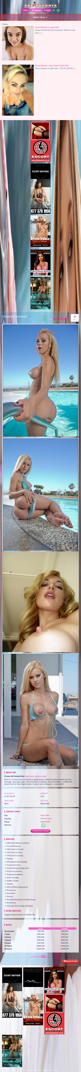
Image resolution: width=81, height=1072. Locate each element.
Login (48, 10)
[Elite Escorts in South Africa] (33, 986)
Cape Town (29, 776)
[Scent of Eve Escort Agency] (40, 246)
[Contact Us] (58, 10)
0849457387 (61, 319)
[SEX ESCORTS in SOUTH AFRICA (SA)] (40, 4)
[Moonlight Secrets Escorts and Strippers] (40, 308)
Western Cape (41, 776)
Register (37, 10)
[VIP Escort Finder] (40, 275)
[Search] (54, 10)
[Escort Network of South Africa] (40, 161)
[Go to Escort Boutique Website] (40, 213)
